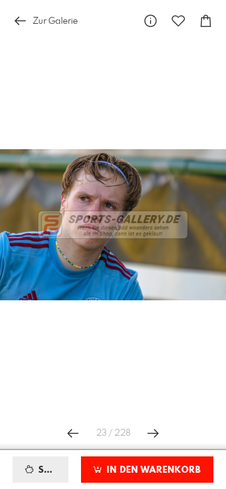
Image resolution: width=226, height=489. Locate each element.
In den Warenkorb (152, 470)
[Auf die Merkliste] (178, 21)
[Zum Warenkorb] (205, 21)
